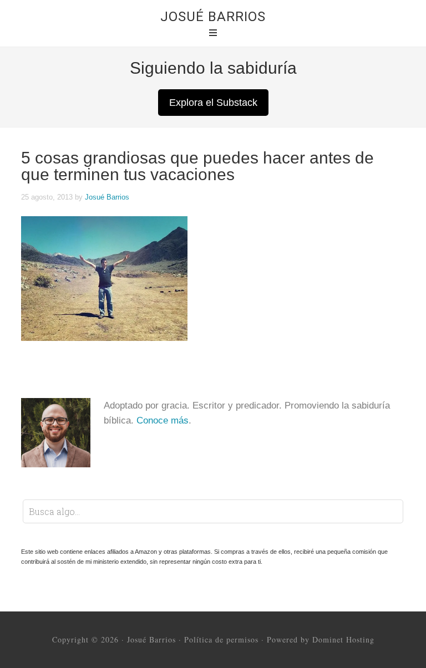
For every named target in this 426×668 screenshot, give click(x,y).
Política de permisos (221, 639)
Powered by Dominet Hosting (320, 639)
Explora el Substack (213, 102)
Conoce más (162, 420)
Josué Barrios (213, 16)
